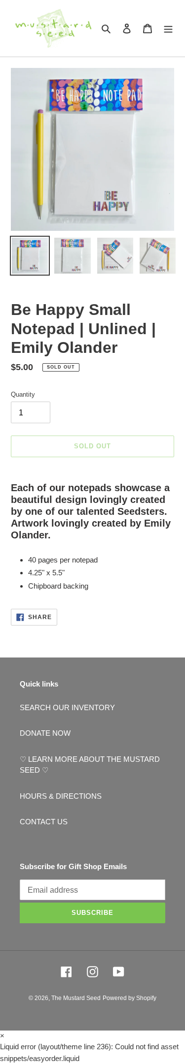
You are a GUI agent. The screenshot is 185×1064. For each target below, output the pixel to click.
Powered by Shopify (129, 998)
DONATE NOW (45, 733)
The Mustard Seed (76, 998)
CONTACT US (44, 821)
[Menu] (168, 28)
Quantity (23, 394)
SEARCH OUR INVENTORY (67, 707)
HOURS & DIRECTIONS (61, 796)
